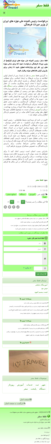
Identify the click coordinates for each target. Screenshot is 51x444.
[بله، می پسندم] (23, 202)
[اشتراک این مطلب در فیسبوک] (14, 207)
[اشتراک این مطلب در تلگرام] (18, 207)
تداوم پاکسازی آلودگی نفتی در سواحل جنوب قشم (34, 222)
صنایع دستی (11, 194)
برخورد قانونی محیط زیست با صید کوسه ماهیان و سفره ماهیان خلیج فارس (28, 310)
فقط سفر (42, 5)
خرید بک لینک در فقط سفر (41, 441)
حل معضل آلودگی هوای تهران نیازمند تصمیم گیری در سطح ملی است (29, 225)
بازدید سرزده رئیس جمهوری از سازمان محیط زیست (33, 313)
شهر (43, 385)
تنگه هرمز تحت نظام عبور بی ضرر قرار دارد (35, 303)
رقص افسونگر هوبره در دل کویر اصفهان (36, 335)
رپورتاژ (11, 385)
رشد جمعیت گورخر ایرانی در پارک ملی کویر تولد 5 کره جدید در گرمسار (28, 306)
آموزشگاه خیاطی (41, 285)
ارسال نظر (40, 274)
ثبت (37, 385)
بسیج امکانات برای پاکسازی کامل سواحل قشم (35, 325)
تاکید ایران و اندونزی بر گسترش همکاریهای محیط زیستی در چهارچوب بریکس (27, 331)
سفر (33, 76)
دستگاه (9, 86)
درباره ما (46, 432)
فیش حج (44, 288)
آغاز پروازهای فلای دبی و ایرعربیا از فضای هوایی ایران (32, 328)
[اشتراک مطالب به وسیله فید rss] (5, 207)
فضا (44, 197)
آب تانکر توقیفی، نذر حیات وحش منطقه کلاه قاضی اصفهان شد (31, 218)
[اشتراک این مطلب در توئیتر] (9, 207)
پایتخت (33, 389)
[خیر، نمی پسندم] (12, 202)
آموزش (38, 109)
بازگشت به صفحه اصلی (14, 403)
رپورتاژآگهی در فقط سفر (42, 438)
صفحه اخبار (25, 400)
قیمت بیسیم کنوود (41, 292)
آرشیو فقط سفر (45, 435)
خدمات (29, 385)
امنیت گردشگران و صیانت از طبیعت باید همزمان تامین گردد (31, 228)
